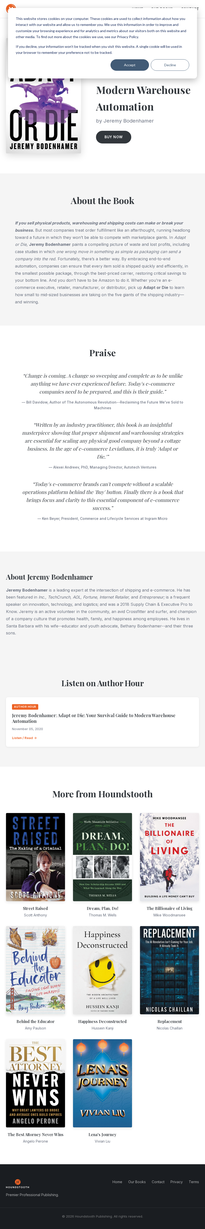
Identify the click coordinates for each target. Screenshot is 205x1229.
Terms (194, 1182)
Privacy (176, 1182)
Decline (170, 65)
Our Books (137, 1182)
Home (117, 1182)
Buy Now (113, 137)
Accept (130, 65)
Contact (158, 1182)
